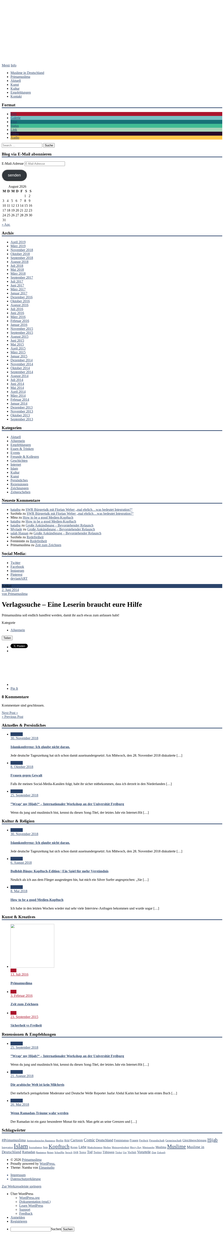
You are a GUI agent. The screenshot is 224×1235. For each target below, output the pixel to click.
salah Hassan (19, 533)
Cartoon (76, 1140)
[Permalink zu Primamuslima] (32, 966)
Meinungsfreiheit (120, 1147)
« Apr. (6, 224)
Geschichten (19, 460)
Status (14, 126)
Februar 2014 (19, 399)
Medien (107, 1147)
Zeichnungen (19, 488)
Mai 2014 (17, 388)
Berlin (59, 1140)
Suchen (56, 1229)
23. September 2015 (24, 1017)
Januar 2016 (18, 325)
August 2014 (19, 376)
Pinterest (16, 574)
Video (14, 133)
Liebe (82, 1147)
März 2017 (18, 289)
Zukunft (161, 1152)
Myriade (16, 529)
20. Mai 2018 (19, 1104)
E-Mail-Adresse (13, 163)
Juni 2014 (17, 384)
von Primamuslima (15, 594)
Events (15, 453)
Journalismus (35, 1147)
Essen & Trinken (22, 449)
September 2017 (21, 277)
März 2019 (18, 246)
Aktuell (15, 80)
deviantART (19, 578)
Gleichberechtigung (194, 1140)
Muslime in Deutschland (27, 73)
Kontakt (16, 96)
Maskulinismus (94, 1147)
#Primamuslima (14, 1140)
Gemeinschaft (173, 1140)
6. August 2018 (21, 862)
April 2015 (18, 348)
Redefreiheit (35, 537)
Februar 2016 (19, 321)
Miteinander (148, 1147)
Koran (74, 1147)
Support (24, 1209)
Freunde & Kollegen (24, 456)
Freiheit (143, 1140)
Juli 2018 (16, 266)
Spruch (68, 1152)
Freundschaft (156, 1140)
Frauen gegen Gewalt (26, 775)
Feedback (26, 1213)
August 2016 (19, 305)
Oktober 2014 (20, 368)
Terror (82, 1152)
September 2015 (21, 332)
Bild (13, 114)
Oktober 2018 (20, 254)
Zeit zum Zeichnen (48, 545)
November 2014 (21, 364)
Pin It (14, 688)
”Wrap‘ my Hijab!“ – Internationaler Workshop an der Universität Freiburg (67, 804)
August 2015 (19, 336)
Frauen (134, 1140)
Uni (125, 1152)
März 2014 (18, 395)
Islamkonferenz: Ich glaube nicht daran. (40, 747)
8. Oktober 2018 (21, 767)
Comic (89, 1140)
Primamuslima (112, 36)
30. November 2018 (24, 738)
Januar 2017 (18, 293)
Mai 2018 (17, 269)
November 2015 (21, 329)
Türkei (118, 1152)
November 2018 (21, 250)
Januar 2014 (18, 403)
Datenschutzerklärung (25, 1179)
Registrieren (18, 1221)
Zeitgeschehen (20, 492)
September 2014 (21, 372)
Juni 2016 (17, 313)
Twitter (15, 563)
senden (14, 175)
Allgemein (17, 441)
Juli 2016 (16, 309)
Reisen (50, 1152)
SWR (75, 1152)
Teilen (7, 638)
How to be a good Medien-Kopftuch (48, 517)
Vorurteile (144, 1152)
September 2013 (21, 419)
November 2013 (21, 411)
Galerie (15, 118)
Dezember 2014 (21, 360)
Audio (14, 137)
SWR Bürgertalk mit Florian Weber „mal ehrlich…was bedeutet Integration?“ (79, 509)
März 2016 (18, 317)
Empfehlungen (20, 92)
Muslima (161, 1147)
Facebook (17, 567)
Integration (7, 1147)
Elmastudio (46, 1167)
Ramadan (28, 1152)
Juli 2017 (16, 281)
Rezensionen (19, 484)
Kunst (14, 84)
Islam (14, 468)
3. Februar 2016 (21, 995)
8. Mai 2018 (18, 891)
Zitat (13, 122)
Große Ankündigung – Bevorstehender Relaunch (59, 525)
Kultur (14, 88)
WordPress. (47, 1163)
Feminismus (121, 1140)
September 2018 (21, 258)
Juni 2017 (17, 285)
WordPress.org (29, 1198)
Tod (90, 1152)
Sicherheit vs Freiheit (26, 1025)
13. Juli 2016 (19, 974)
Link (13, 129)
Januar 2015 (18, 356)
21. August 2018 (21, 1076)
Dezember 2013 (21, 407)
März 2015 (18, 352)
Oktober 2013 (20, 415)
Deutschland (104, 1140)
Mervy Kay (136, 1147)
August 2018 (19, 262)
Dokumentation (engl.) (35, 1202)
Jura (45, 1147)
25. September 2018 (24, 795)
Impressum (18, 1175)
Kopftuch (59, 1146)
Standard (16, 734)
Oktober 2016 (20, 301)
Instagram (17, 570)
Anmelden (17, 1217)
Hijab (212, 1139)
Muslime (176, 1146)
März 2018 (18, 273)
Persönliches (19, 480)
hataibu (15, 509)
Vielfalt (132, 1152)
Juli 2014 (16, 380)
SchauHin (59, 1152)
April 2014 (18, 392)
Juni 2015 (17, 340)
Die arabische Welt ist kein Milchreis (37, 1084)
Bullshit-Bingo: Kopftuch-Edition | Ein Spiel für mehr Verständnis (59, 871)
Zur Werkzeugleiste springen (21, 1186)
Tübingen (108, 1152)
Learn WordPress (31, 1205)
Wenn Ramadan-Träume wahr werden (39, 1113)
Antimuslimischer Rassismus (41, 1140)
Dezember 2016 (21, 297)
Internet (15, 464)
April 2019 (18, 242)
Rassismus (41, 1152)
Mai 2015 (17, 344)
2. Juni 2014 (10, 590)
